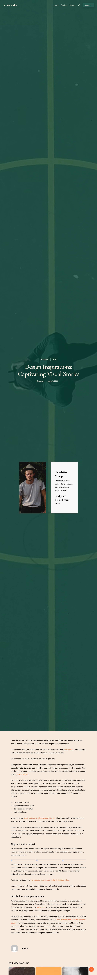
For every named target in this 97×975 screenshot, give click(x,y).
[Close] (20, 513)
